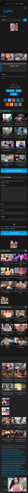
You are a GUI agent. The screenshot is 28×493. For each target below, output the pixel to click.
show (19, 90)
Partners (6, 481)
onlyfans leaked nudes (8, 460)
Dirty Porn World (12, 454)
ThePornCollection (7, 451)
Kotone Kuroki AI (19, 456)
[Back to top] (23, 489)
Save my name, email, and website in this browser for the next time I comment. (14, 227)
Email (3, 210)
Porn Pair (12, 458)
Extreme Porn (5, 445)
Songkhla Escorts (17, 453)
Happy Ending (21, 472)
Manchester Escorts (7, 453)
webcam (14, 94)
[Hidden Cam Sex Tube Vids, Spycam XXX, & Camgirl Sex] (11, 10)
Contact (6, 484)
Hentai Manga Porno (20, 460)
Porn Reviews (14, 449)
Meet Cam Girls (14, 445)
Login (16, 3)
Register (21, 3)
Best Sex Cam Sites (18, 451)
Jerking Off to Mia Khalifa (8, 476)
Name (3, 204)
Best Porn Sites (6, 449)
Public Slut (5, 447)
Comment (3, 185)
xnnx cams (22, 474)
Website (3, 216)
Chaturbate (10, 90)
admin (16, 84)
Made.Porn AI (11, 456)
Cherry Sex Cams (11, 472)
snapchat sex (22, 445)
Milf (3, 461)
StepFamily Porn (19, 447)
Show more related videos (14, 170)
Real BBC (11, 447)
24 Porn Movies (14, 474)
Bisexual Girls (5, 458)
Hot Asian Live (5, 474)
